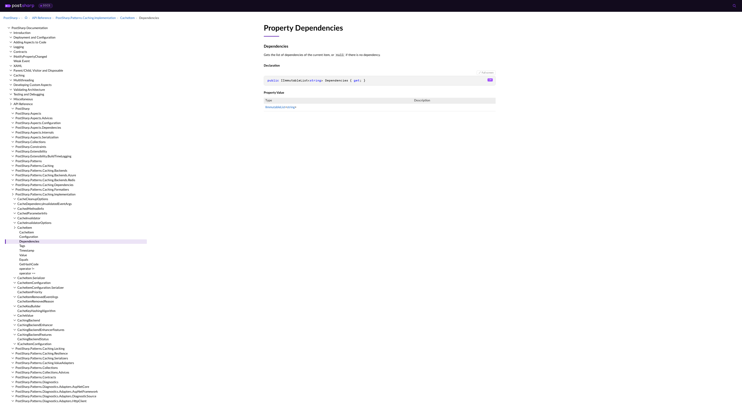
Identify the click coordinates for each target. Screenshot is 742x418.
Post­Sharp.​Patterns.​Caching (34, 165)
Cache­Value (25, 315)
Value (23, 255)
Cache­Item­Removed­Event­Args (37, 297)
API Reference (23, 104)
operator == (27, 273)
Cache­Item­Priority (29, 292)
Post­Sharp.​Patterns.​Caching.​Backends (41, 170)
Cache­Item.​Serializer (31, 278)
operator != (26, 268)
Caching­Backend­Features (34, 334)
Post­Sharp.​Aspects (28, 113)
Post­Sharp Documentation (30, 28)
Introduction (22, 32)
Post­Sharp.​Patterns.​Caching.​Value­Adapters (44, 363)
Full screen (488, 73)
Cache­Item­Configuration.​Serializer (40, 287)
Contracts (20, 51)
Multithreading (24, 80)
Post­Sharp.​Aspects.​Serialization (37, 137)
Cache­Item (24, 227)
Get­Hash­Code (28, 264)
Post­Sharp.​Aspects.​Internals (34, 132)
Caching (19, 75)
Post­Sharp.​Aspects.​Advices (34, 118)
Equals (23, 259)
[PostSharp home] (19, 6)
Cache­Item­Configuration (34, 282)
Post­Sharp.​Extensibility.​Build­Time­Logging (43, 156)
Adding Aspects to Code (30, 42)
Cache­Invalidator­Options (34, 222)
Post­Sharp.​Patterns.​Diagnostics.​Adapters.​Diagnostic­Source (55, 396)
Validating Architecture (29, 89)
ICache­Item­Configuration (34, 344)
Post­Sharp (22, 108)
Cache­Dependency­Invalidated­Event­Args (44, 204)
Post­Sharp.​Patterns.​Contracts (35, 377)
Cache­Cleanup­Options (32, 199)
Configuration (28, 236)
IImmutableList (275, 107)
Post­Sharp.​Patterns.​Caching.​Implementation (45, 194)
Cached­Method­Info (30, 208)
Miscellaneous (23, 99)
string (291, 107)
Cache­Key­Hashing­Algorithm (36, 311)
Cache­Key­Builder (29, 306)
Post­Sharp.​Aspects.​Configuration (38, 123)
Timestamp (26, 250)
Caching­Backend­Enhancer (35, 325)
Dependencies (29, 241)
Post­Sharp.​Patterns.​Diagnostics (36, 382)
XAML (18, 66)
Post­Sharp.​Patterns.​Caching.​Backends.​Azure (45, 175)
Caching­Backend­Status (33, 339)
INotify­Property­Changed (30, 56)
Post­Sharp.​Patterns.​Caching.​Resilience (41, 353)
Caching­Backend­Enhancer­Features (40, 329)
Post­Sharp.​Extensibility (31, 151)
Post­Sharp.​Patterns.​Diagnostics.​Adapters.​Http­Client (51, 401)
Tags (22, 246)
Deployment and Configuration (34, 37)
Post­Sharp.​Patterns (28, 161)
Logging (19, 47)
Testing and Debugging (29, 94)
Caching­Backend (28, 320)
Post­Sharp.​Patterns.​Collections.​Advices (42, 372)
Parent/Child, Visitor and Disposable (38, 70)
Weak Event (22, 61)
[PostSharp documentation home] (26, 18)
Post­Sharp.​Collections (30, 142)
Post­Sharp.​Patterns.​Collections (36, 367)
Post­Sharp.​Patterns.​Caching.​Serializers (41, 358)
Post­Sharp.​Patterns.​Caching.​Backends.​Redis (45, 180)
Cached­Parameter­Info (32, 213)
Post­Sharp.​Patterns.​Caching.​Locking (40, 348)
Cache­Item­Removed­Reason (35, 301)
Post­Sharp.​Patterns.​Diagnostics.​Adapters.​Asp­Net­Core (52, 386)
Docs (46, 5)
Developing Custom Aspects (33, 85)
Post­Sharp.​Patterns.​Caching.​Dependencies (44, 185)
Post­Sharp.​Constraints (30, 146)
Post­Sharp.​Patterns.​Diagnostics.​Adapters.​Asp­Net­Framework (56, 391)
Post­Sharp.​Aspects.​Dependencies (38, 127)
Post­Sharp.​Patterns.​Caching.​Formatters (42, 189)
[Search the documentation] (734, 6)
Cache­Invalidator (28, 218)
